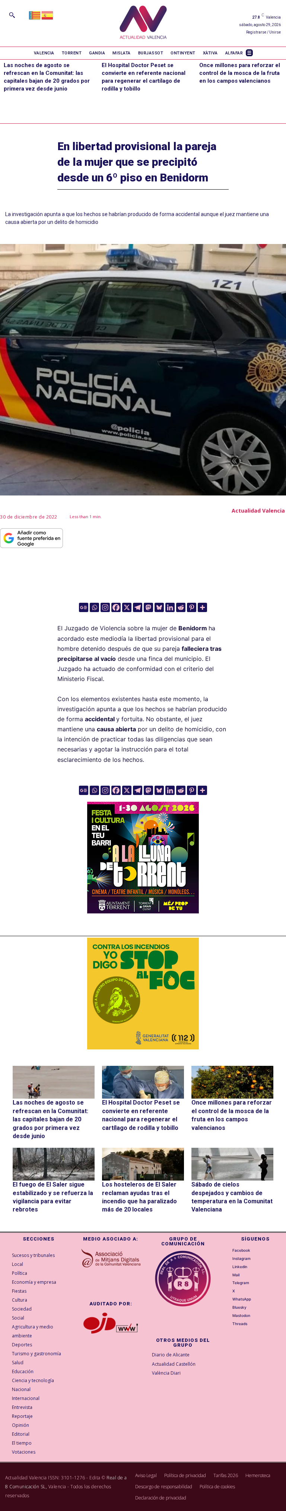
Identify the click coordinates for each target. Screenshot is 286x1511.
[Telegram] (137, 607)
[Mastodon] (148, 607)
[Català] (35, 14)
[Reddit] (180, 607)
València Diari (166, 1373)
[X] (126, 607)
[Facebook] (116, 607)
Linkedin (239, 1266)
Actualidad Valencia (258, 510)
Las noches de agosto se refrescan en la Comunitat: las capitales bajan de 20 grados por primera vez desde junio (50, 1119)
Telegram (240, 1282)
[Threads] (228, 1324)
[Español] (47, 14)
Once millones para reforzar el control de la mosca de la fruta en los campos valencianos (239, 73)
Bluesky (239, 1307)
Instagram (241, 1258)
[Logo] (143, 23)
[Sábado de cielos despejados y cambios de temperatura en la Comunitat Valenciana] (232, 1164)
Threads (239, 1323)
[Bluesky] (159, 607)
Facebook (241, 1250)
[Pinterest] (191, 607)
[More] (202, 607)
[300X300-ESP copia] (143, 993)
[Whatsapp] (94, 607)
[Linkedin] (170, 607)
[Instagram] (105, 607)
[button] (12, 15)
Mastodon (241, 1315)
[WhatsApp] (228, 1299)
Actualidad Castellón (174, 1364)
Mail (235, 1275)
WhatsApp (241, 1299)
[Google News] (83, 607)
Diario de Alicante (171, 1355)
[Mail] (228, 1275)
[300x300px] (143, 911)
